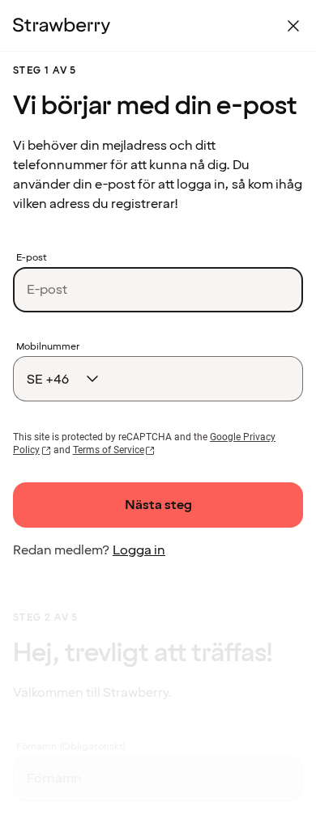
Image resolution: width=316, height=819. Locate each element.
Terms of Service (108, 450)
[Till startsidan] (61, 26)
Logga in (139, 550)
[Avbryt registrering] (293, 26)
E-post (31, 258)
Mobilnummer (47, 347)
